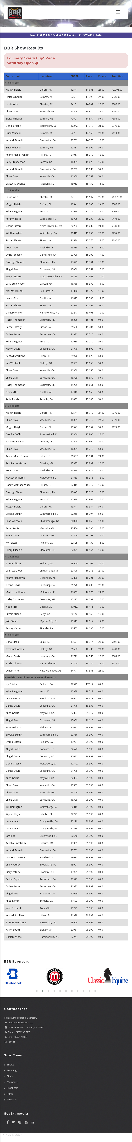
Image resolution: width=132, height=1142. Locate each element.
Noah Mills (12, 392)
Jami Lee (10, 835)
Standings (12, 1070)
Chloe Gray (12, 111)
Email (11, 1041)
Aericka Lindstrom (16, 463)
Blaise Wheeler (14, 96)
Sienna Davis (13, 585)
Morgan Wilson (14, 290)
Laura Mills (12, 298)
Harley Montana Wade (18, 484)
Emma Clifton (13, 563)
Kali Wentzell (13, 363)
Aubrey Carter (13, 628)
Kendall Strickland (15, 355)
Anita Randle (13, 399)
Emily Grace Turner (16, 922)
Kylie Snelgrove (14, 211)
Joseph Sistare (13, 276)
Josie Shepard (13, 908)
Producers (12, 1087)
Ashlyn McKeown (15, 577)
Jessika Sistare (13, 226)
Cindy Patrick (13, 698)
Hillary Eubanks (14, 549)
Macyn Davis (13, 348)
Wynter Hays (13, 814)
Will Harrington (14, 233)
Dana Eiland (12, 641)
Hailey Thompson (15, 319)
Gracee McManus (15, 183)
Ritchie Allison (13, 614)
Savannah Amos (15, 649)
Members (12, 1082)
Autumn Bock (13, 218)
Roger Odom (13, 247)
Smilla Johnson (14, 254)
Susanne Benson (15, 441)
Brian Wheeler (13, 133)
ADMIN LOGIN (14, 1134)
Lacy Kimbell (13, 821)
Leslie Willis (12, 104)
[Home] (15, 12)
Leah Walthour (14, 521)
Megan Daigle (13, 89)
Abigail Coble (13, 749)
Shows (10, 1064)
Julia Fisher (12, 621)
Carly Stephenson (15, 162)
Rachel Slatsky (13, 240)
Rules (10, 1093)
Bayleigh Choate (15, 262)
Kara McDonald (14, 140)
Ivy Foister (11, 542)
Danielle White (14, 312)
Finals (10, 1076)
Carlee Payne (13, 334)
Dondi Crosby (13, 125)
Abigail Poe (12, 269)
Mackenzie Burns (15, 477)
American (12, 1099)
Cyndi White (12, 670)
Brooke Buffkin (14, 434)
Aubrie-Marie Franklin (17, 154)
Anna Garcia (12, 528)
